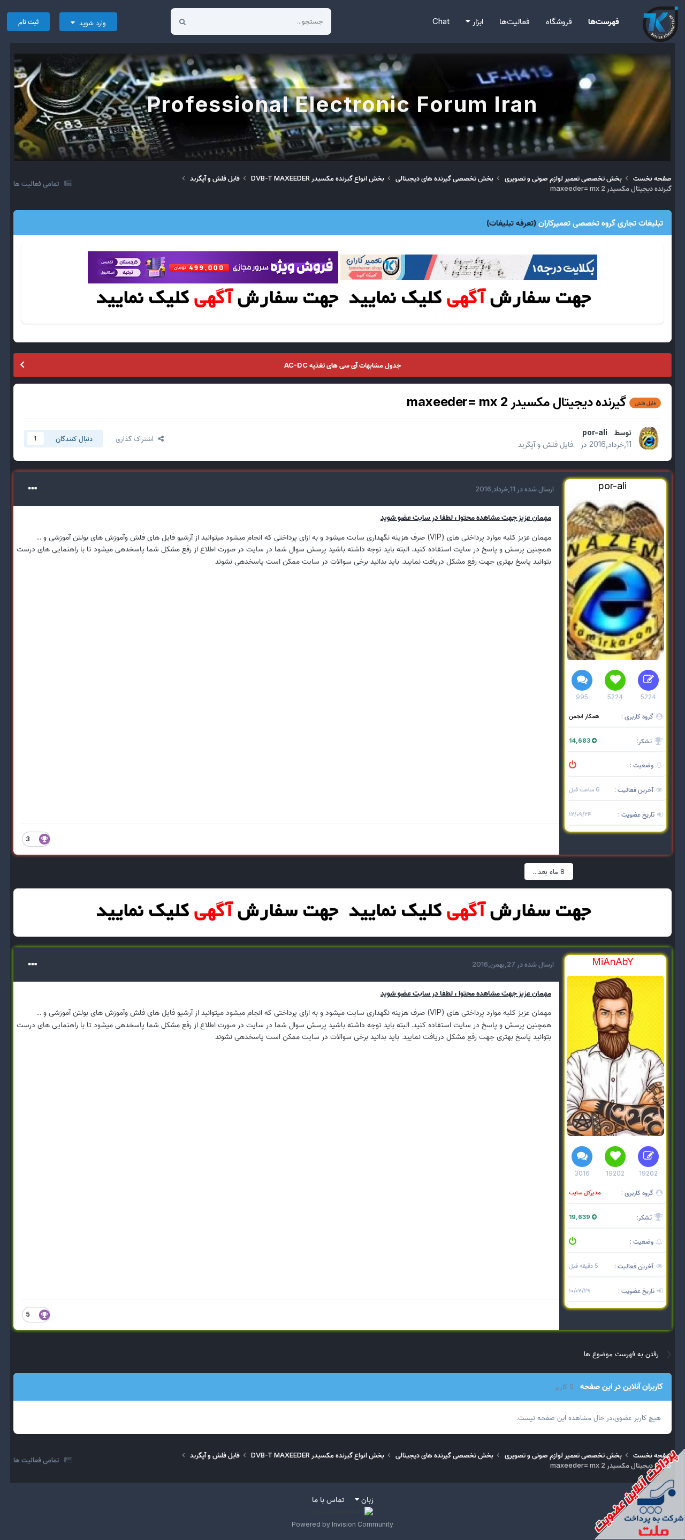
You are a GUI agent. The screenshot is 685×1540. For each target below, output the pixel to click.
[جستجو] (182, 21)
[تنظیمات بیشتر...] (32, 488)
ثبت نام (28, 21)
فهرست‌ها (603, 21)
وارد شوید (90, 22)
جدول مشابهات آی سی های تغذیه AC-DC (342, 365)
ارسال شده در (514, 488)
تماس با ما (328, 1499)
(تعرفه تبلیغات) (511, 223)
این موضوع (223, 21)
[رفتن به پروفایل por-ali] (649, 438)
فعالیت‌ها (514, 21)
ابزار (476, 21)
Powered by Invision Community (342, 1524)
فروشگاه (559, 21)
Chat (441, 21)
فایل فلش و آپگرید (545, 443)
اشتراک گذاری (137, 438)
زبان (366, 1499)
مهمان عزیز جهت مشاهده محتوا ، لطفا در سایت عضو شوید (465, 516)
